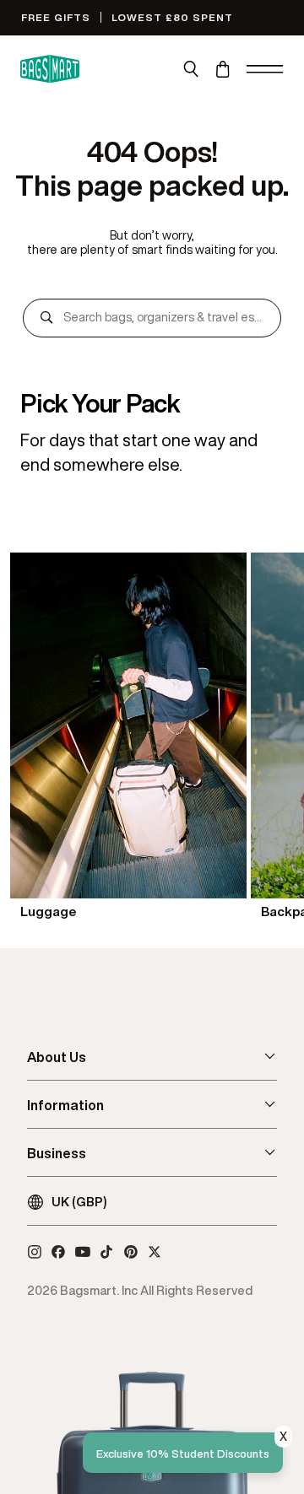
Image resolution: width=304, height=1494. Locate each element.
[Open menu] (265, 69)
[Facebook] (58, 1252)
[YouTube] (83, 1252)
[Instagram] (34, 1252)
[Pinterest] (131, 1252)
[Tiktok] (106, 1252)
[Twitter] (154, 1252)
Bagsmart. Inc (99, 1290)
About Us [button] (56, 1057)
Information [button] (65, 1105)
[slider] (152, 738)
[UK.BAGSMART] (49, 69)
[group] (128, 738)
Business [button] (56, 1153)
